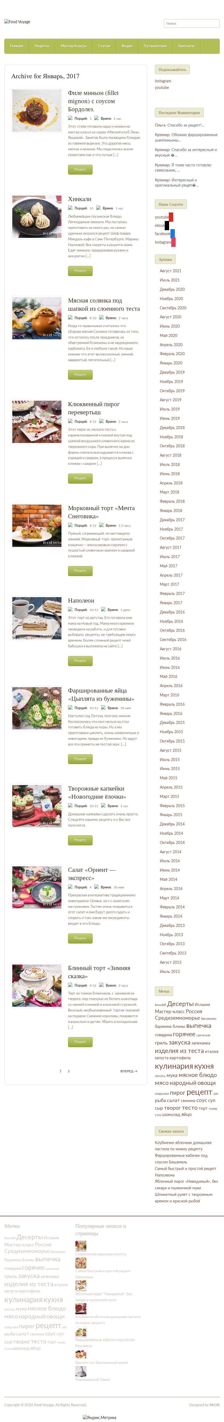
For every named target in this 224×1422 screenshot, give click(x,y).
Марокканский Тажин (92, 1380)
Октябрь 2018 (172, 446)
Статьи (104, 46)
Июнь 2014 (170, 870)
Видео (127, 46)
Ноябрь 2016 (171, 622)
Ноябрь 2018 (171, 437)
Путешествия (155, 46)
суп (212, 1100)
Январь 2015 (171, 815)
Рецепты (42, 46)
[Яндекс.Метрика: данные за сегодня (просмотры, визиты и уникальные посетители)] (99, 1418)
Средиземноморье (177, 1018)
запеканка (200, 1043)
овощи (207, 1083)
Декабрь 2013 (172, 926)
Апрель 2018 (171, 483)
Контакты (186, 46)
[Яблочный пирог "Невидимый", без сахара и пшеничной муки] (80, 1286)
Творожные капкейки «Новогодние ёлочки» (97, 792)
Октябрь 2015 (172, 741)
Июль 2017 (170, 557)
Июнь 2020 (170, 326)
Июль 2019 (170, 409)
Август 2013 (170, 963)
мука (172, 1075)
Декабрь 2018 (172, 428)
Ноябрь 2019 (171, 382)
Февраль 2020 (172, 354)
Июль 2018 (170, 465)
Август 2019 (170, 400)
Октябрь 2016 (172, 631)
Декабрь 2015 (172, 723)
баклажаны (208, 1018)
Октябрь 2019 (172, 391)
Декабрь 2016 (172, 612)
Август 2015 (170, 751)
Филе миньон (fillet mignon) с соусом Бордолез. (93, 100)
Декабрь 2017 (172, 520)
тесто (190, 1108)
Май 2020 (168, 336)
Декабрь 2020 (172, 290)
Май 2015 (168, 778)
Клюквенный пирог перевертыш (94, 408)
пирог (177, 1093)
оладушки (162, 1093)
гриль (161, 1043)
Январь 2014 (171, 916)
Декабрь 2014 (172, 824)
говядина (163, 1035)
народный (183, 1083)
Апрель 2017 (171, 575)
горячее (184, 1034)
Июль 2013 (170, 972)
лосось (160, 1075)
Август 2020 (170, 317)
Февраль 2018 (172, 502)
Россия (194, 1011)
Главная (16, 46)
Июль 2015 (170, 760)
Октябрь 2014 (172, 843)
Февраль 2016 (172, 704)
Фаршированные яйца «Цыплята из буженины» (101, 694)
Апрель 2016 (171, 686)
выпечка (198, 1025)
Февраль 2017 (172, 594)
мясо (162, 1083)
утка (158, 1114)
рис (216, 1093)
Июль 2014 (170, 861)
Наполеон (81, 600)
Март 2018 (169, 492)
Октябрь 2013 (172, 944)
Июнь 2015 (170, 769)
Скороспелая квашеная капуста (100, 1254)
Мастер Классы (74, 46)
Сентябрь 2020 (173, 308)
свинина (188, 1101)
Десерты (180, 1004)
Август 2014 (170, 852)
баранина (163, 1027)
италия (211, 1052)
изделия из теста (179, 1051)
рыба (160, 1100)
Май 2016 (168, 677)
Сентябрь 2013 (173, 953)
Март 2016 (169, 695)
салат (173, 1100)
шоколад (171, 1114)
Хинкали (79, 198)
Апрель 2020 (171, 345)
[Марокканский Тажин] (80, 1371)
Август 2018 (170, 455)
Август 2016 (170, 649)
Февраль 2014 (172, 907)
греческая (203, 1035)
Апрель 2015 (171, 787)
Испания (202, 1005)
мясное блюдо (198, 1075)
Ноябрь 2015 (171, 732)
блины (179, 1027)
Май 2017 (168, 566)
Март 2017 (169, 584)
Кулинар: (162, 135)
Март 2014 (169, 898)
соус (201, 1100)
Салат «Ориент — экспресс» (92, 873)
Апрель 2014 (171, 889)
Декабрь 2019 (172, 373)
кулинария (174, 1066)
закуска (179, 1042)
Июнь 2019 (170, 419)
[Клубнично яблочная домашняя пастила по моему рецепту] (80, 1308)
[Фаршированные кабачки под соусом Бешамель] (80, 1332)
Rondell (160, 1005)
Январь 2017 (171, 603)
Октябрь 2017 (172, 538)
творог (172, 1108)
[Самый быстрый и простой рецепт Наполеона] (80, 1263)
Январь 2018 (171, 511)
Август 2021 (170, 271)
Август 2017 (170, 548)
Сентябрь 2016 (173, 640)
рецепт (200, 1092)
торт (203, 1108)
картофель (180, 1058)
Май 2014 (168, 880)
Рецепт (80, 169)
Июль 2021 (170, 280)
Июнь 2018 (170, 474)
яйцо (186, 1114)
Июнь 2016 (170, 668)
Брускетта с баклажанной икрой (101, 1363)
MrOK (215, 1405)
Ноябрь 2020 (171, 299)
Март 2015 (169, 797)
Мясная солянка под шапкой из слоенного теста (104, 304)
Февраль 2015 (172, 806)
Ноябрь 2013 (171, 935)
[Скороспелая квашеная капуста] (80, 1246)
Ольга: (160, 125)
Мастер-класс (170, 1011)
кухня (204, 1066)
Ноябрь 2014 (171, 834)
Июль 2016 (170, 658)
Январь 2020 (171, 363)
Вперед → (128, 1071)
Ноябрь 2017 (171, 529)
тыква (213, 1108)
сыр (159, 1108)
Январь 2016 (171, 714)
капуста (162, 1058)
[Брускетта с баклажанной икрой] (80, 1355)
